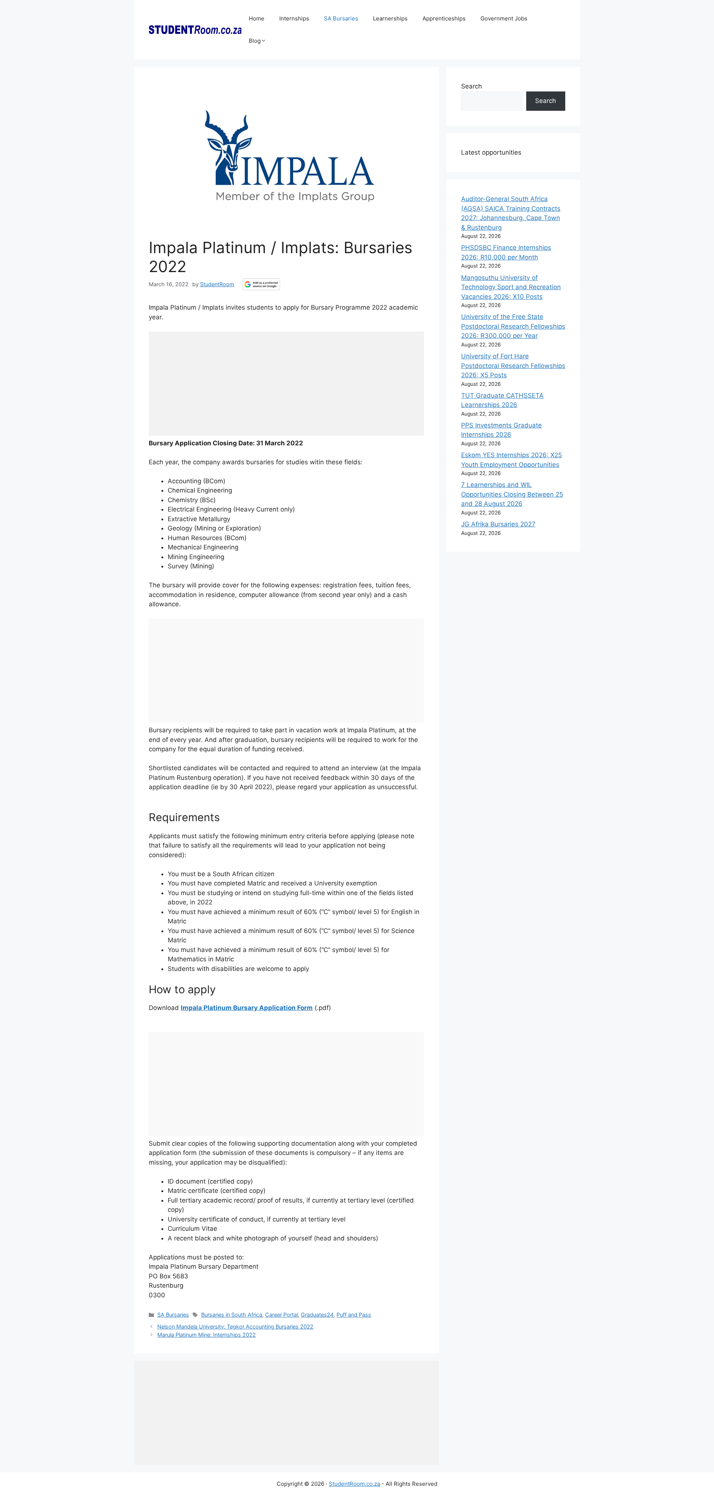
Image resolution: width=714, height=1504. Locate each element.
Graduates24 (317, 1314)
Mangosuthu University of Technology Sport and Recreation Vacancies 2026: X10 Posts (511, 287)
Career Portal (281, 1314)
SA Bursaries (341, 18)
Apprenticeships (444, 18)
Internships (294, 18)
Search (471, 86)
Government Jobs (503, 18)
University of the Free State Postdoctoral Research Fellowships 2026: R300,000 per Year (513, 326)
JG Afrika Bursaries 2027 (498, 524)
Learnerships (390, 18)
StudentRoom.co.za (354, 1483)
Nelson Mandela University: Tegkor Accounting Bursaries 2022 (235, 1326)
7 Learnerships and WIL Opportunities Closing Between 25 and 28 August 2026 (512, 494)
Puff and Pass (354, 1314)
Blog (255, 40)
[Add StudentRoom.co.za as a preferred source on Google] (261, 284)
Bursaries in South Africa (231, 1314)
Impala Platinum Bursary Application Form (247, 1007)
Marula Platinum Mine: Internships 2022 (206, 1335)
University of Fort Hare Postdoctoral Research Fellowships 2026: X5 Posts (513, 365)
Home (256, 18)
